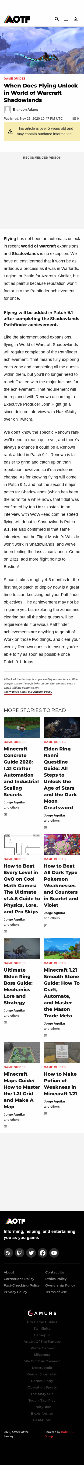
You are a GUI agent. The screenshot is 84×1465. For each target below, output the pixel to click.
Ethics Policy (55, 1279)
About (9, 1272)
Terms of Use (56, 1292)
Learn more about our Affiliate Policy (28, 692)
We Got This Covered (42, 1361)
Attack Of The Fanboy (42, 1341)
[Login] (75, 19)
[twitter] (31, 1253)
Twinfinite (42, 1328)
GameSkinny (42, 1381)
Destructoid (42, 1368)
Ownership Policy (60, 1285)
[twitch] (19, 1253)
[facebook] (42, 1253)
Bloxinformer (42, 1413)
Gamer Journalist (42, 1374)
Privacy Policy (15, 1292)
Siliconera (42, 1355)
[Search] (57, 19)
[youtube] (54, 1253)
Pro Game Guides (42, 1322)
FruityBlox (42, 1407)
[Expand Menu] (66, 19)
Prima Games (42, 1348)
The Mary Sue (42, 1394)
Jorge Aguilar (14, 802)
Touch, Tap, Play (42, 1400)
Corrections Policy (19, 1279)
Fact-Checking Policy (22, 1285)
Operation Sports (42, 1387)
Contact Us (54, 1272)
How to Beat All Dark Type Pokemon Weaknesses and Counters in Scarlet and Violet (61, 885)
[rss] (8, 1253)
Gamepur (42, 1335)
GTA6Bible (42, 1420)
